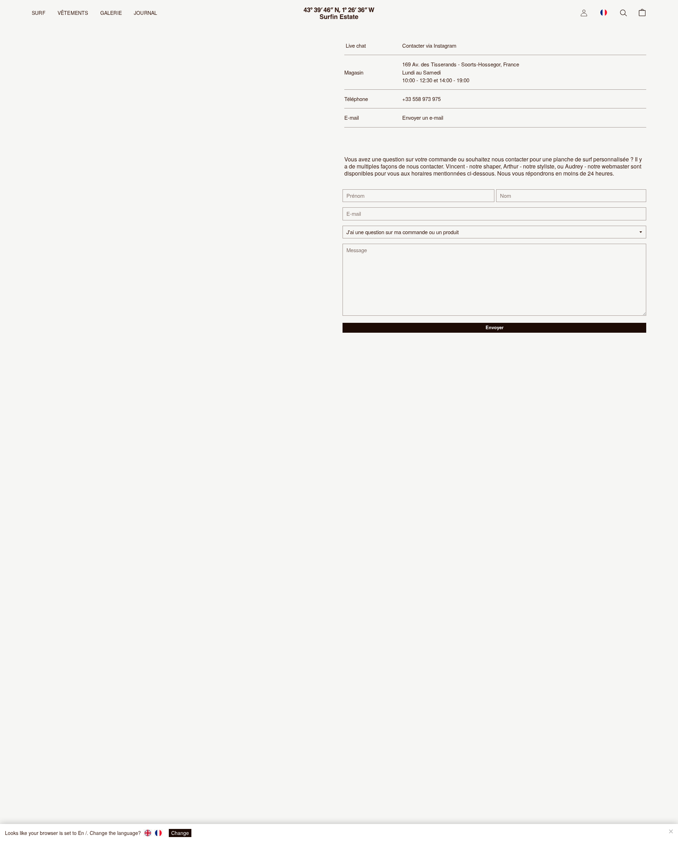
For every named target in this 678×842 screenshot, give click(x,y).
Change (180, 832)
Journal (145, 12)
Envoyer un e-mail (422, 117)
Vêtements (73, 12)
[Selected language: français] (603, 12)
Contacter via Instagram (429, 45)
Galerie (111, 12)
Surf (39, 12)
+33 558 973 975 (421, 98)
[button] (603, 12)
